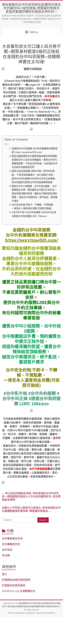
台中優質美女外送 (12, 538)
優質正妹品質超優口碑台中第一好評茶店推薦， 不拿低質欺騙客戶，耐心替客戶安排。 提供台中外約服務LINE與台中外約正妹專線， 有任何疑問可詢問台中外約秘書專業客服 (34, 177)
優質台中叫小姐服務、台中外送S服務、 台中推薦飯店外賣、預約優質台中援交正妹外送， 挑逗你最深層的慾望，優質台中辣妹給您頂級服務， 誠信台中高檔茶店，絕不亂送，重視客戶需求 (35, 193)
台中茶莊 (7, 549)
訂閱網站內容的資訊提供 (16, 579)
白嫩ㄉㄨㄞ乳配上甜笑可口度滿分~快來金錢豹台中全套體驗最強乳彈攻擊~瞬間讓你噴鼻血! (31, 509)
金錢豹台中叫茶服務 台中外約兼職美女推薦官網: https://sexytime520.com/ (35, 150)
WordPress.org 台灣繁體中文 (18, 591)
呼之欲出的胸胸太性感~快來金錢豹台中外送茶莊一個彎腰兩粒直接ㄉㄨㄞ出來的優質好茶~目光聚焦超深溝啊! (31, 496)
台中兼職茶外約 (11, 544)
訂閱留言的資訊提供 (13, 585)
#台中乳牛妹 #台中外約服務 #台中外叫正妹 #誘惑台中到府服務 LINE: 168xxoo (34, 214)
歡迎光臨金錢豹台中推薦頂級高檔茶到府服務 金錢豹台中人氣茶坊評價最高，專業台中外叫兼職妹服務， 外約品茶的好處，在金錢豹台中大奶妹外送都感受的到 (35, 162)
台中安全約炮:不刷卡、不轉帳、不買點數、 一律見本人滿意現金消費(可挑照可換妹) (33, 206)
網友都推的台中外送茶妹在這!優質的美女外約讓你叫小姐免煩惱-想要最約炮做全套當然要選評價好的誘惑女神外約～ (31, 8)
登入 (4, 574)
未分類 (6, 555)
